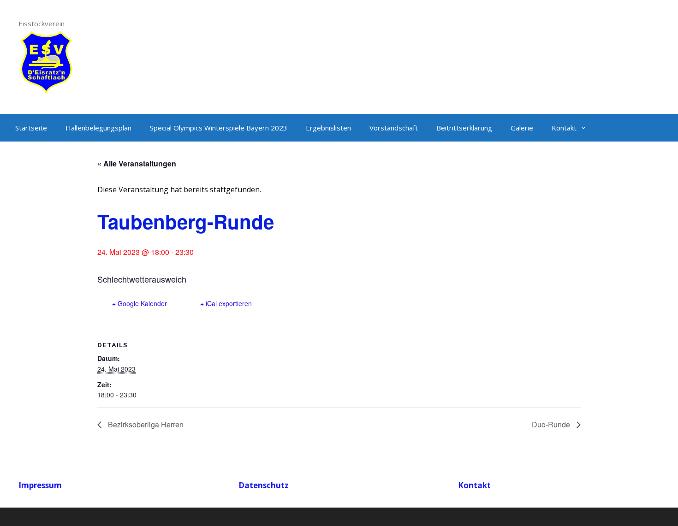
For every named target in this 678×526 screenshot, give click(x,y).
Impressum (40, 485)
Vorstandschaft (393, 127)
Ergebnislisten (328, 127)
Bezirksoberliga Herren (145, 424)
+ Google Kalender (139, 303)
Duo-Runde (552, 424)
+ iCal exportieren (226, 303)
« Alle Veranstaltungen (136, 163)
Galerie (522, 127)
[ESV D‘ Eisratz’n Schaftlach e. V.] (46, 61)
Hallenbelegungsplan (98, 127)
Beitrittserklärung (464, 127)
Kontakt (564, 127)
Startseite (31, 127)
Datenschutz (263, 485)
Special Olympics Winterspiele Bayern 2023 (218, 127)
